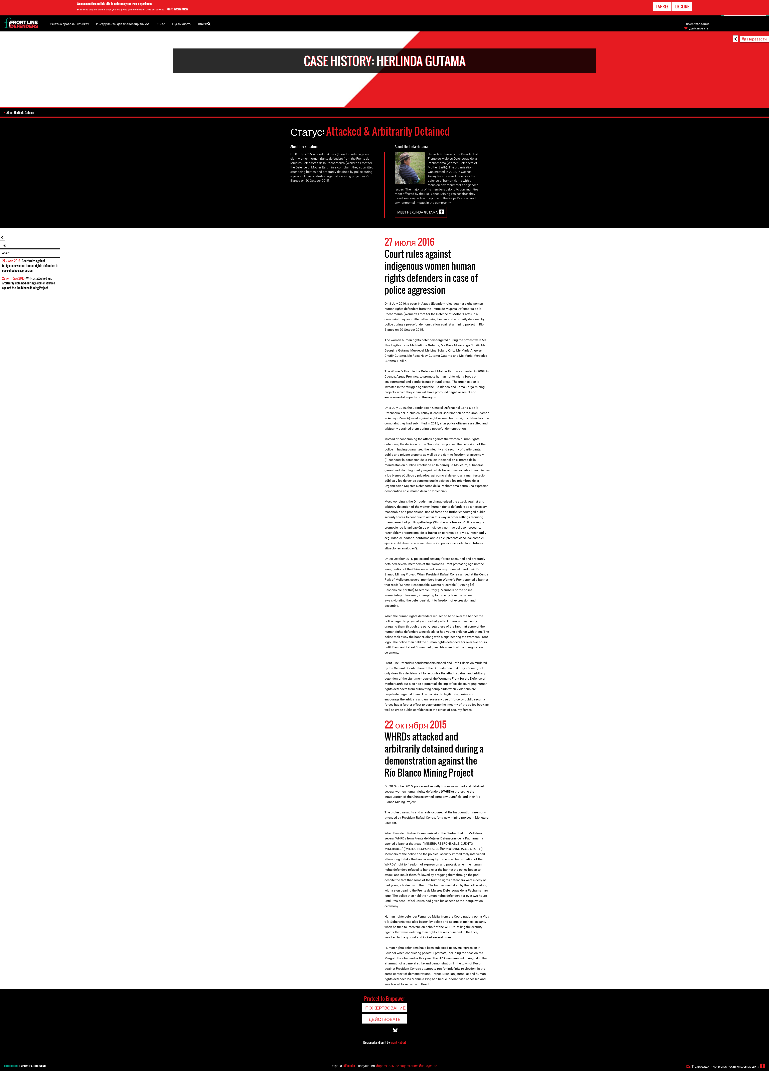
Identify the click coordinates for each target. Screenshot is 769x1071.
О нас (161, 23)
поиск (202, 23)
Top (4, 245)
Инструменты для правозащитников (123, 23)
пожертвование (698, 24)
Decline (682, 6)
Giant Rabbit (398, 1042)
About (5, 253)
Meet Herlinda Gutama (417, 212)
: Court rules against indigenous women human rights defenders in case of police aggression (30, 265)
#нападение (428, 1065)
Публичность (181, 23)
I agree (662, 6)
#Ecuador (349, 1065)
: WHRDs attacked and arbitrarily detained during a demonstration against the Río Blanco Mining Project (28, 283)
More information (177, 9)
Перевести (757, 38)
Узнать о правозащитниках (69, 23)
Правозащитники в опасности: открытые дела (722, 1066)
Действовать (698, 28)
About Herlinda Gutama (20, 112)
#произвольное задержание (397, 1065)
